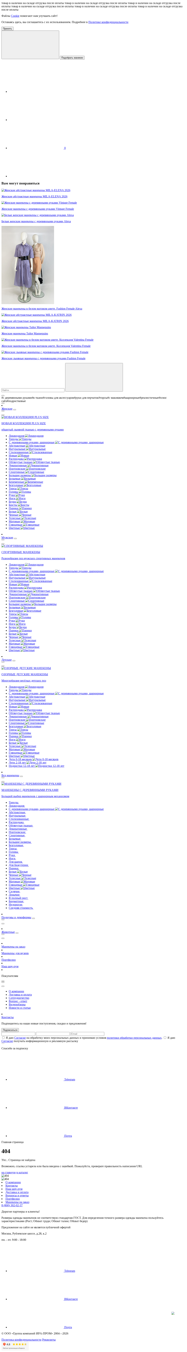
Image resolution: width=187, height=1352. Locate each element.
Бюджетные (16, 901)
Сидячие (14, 891)
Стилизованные (19, 452)
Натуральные (17, 448)
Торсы (13, 488)
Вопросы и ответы (17, 1195)
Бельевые (15, 478)
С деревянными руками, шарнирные (32, 442)
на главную (8, 1172)
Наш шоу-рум (9, 966)
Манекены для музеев (15, 953)
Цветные (15, 528)
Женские (6, 408)
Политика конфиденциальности (21, 1339)
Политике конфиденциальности (108, 22)
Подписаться (10, 1030)
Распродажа (16, 458)
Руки (12, 495)
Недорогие (16, 904)
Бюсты (13, 504)
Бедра (13, 501)
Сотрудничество (19, 997)
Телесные (15, 518)
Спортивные (17, 472)
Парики (14, 508)
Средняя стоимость (21, 907)
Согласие (20, 1037)
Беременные (17, 481)
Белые (13, 511)
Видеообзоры (17, 1004)
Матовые (15, 521)
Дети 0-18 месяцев (21, 759)
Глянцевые (16, 524)
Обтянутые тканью (21, 462)
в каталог (22, 1172)
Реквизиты (49, 1339)
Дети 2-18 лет (17, 762)
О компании (16, 991)
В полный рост (18, 898)
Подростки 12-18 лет (22, 765)
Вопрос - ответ (18, 1001)
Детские (6, 659)
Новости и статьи (20, 1007)
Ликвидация (17, 435)
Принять (7, 28)
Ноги (12, 498)
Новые (13, 455)
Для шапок (16, 861)
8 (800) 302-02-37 (12, 1205)
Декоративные (18, 465)
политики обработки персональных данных (134, 1037)
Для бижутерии (19, 865)
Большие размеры (20, 475)
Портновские (17, 468)
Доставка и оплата (20, 994)
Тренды (14, 439)
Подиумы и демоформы (16, 917)
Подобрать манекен (72, 57)
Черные (14, 514)
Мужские (7, 537)
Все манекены (10, 775)
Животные (8, 932)
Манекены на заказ (13, 946)
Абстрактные (17, 445)
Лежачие (14, 894)
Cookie (15, 15)
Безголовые (16, 485)
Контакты (7, 1017)
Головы (14, 491)
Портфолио (8, 959)
